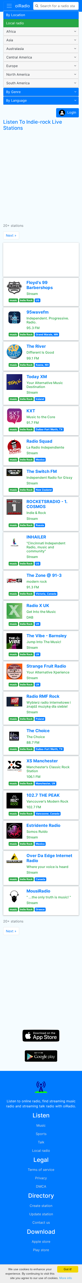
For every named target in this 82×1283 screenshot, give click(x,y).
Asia (9, 40)
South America (18, 83)
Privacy (41, 1178)
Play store (41, 1250)
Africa (11, 31)
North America (18, 74)
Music (41, 1125)
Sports (41, 1134)
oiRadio (22, 5)
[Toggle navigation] (9, 6)
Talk (41, 1142)
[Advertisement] (41, 175)
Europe (12, 66)
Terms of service (41, 1170)
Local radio (15, 23)
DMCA (41, 1186)
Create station (41, 1206)
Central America (19, 57)
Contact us (41, 1222)
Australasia (15, 49)
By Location (15, 15)
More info (65, 1278)
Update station (41, 1214)
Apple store (41, 1241)
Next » (11, 235)
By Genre (13, 92)
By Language (16, 100)
